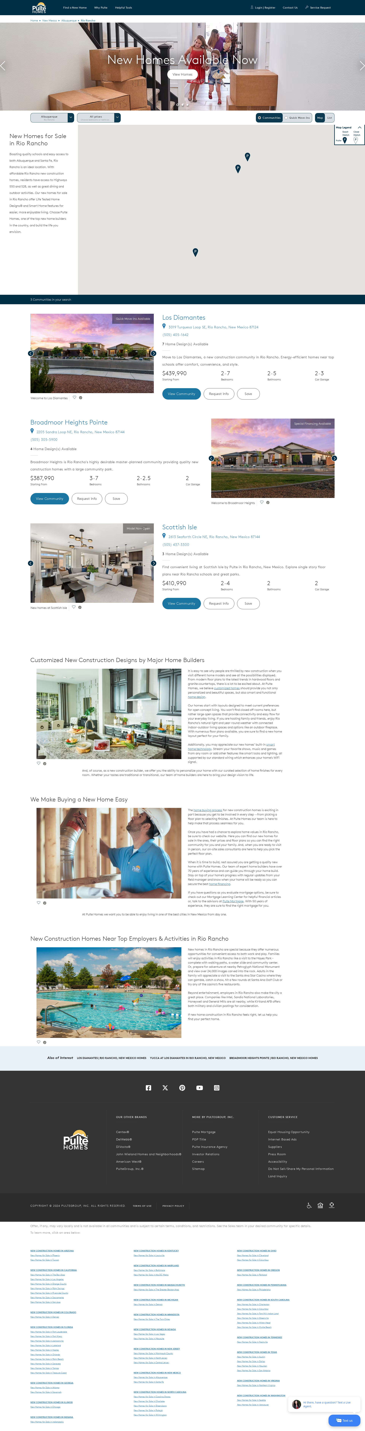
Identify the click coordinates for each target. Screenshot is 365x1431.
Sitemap (198, 1169)
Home (34, 20)
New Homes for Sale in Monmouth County (153, 1353)
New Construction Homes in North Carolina (160, 1392)
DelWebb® (124, 1139)
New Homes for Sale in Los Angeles (47, 1279)
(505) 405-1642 (175, 335)
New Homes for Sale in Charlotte (149, 1401)
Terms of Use (142, 1205)
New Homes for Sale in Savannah (45, 1392)
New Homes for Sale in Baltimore (149, 1270)
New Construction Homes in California (53, 1270)
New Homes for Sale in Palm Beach (46, 1359)
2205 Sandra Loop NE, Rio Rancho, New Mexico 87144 (81, 432)
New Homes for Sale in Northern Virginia (256, 1385)
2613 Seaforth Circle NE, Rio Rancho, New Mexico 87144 (214, 537)
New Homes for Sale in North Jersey (150, 1358)
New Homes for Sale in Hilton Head (253, 1322)
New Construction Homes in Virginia (258, 1380)
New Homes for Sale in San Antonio (253, 1370)
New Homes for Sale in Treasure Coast (48, 1372)
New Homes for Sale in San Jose (45, 1302)
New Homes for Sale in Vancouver (253, 1404)
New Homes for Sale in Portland (252, 1274)
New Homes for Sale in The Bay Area (47, 1274)
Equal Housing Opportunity (289, 1132)
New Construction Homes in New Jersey (157, 1348)
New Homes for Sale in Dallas (251, 1361)
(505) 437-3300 (175, 544)
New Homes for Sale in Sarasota (45, 1363)
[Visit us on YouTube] (199, 1089)
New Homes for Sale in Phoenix (45, 1255)
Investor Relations (206, 1154)
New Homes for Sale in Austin (251, 1356)
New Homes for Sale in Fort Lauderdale (48, 1331)
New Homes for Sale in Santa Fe (149, 1381)
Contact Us (290, 7)
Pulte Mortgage (233, 901)
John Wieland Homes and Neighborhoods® (149, 1154)
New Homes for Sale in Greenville (253, 1318)
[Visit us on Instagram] (216, 1089)
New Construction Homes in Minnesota (156, 1314)
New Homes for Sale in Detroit (148, 1304)
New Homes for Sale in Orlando (45, 1354)
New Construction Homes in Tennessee (259, 1337)
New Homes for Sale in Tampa (44, 1368)
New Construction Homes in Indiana (51, 1417)
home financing (219, 884)
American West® (129, 1161)
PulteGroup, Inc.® (130, 1169)
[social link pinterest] (80, 398)
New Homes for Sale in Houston (252, 1366)
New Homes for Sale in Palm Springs (47, 1288)
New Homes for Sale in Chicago (45, 1407)
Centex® (122, 1132)
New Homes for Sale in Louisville (149, 1255)
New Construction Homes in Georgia (51, 1382)
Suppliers (275, 1147)
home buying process (208, 810)
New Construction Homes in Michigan (156, 1299)
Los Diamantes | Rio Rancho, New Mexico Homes (111, 1058)
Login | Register (265, 7)
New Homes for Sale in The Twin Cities (152, 1319)
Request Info (219, 394)
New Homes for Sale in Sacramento (47, 1297)
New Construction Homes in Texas (257, 1352)
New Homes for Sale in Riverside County (49, 1293)
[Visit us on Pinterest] (182, 1089)
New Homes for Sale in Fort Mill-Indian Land (258, 1313)
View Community (181, 394)
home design (196, 697)
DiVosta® (123, 1147)
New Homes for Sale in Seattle (251, 1400)
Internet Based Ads (282, 1139)
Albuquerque (68, 20)
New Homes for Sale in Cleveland (252, 1255)
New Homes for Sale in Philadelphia (254, 1289)
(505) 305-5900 (44, 439)
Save (248, 394)
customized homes (227, 688)
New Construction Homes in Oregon (258, 1270)
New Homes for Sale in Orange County (48, 1283)
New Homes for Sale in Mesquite (149, 1338)
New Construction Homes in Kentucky (156, 1250)
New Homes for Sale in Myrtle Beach (254, 1327)
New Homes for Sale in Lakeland (45, 1345)
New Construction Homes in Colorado (53, 1312)
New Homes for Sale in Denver (44, 1317)
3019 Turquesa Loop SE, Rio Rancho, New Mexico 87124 (213, 327)
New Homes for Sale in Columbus (253, 1260)
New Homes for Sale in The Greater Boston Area (156, 1289)
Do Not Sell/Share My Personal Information (301, 1169)
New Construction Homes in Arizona (52, 1250)
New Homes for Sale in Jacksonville (46, 1340)
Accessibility (277, 1161)
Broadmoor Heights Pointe (69, 422)
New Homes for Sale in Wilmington (150, 1415)
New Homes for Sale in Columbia (252, 1309)
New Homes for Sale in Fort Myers (46, 1336)
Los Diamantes (183, 317)
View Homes (183, 74)
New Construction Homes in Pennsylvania (261, 1284)
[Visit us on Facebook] (148, 1089)
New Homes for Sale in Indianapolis (47, 1421)
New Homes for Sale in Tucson (44, 1260)
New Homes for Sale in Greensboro (150, 1405)
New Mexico (49, 20)
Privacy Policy (173, 1205)
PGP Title (199, 1139)
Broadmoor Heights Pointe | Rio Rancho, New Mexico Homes (273, 1058)
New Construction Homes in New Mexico (157, 1372)
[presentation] (2, 66)
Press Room (277, 1154)
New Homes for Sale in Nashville (252, 1342)
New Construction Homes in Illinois (51, 1402)
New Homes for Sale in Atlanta (44, 1387)
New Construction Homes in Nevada (155, 1329)
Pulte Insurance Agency (210, 1147)
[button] (75, 7)
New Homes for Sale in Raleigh (148, 1410)
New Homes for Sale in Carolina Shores (152, 1396)
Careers (198, 1161)
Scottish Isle (179, 527)
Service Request (320, 7)
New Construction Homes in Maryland (156, 1265)
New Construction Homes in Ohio (256, 1250)
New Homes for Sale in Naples (44, 1350)
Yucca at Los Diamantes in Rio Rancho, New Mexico (188, 1058)
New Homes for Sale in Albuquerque (150, 1377)
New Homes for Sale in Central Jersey (151, 1362)
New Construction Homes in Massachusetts (159, 1284)
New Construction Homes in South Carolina (263, 1299)
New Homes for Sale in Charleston (253, 1304)
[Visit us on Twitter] (165, 1089)
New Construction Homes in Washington (261, 1395)
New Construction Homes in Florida (51, 1327)
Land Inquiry (277, 1176)
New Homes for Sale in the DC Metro (151, 1274)
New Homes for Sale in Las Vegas (149, 1334)
